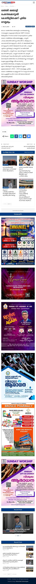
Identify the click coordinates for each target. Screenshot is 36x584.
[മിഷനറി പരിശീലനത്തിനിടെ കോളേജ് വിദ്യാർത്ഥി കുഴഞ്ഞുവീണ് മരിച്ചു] (10, 183)
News (33, 26)
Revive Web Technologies (22, 581)
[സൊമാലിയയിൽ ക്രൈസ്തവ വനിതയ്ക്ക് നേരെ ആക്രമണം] (10, 161)
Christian (28, 26)
